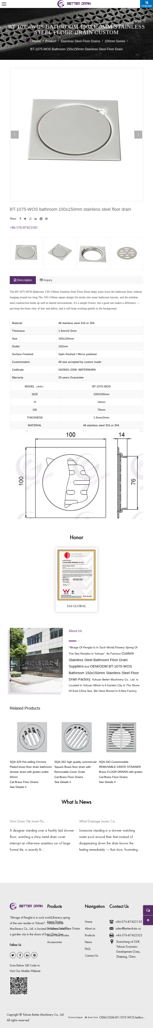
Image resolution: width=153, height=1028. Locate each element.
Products (90, 935)
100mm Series (115, 41)
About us (90, 928)
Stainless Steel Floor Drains (80, 41)
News (88, 942)
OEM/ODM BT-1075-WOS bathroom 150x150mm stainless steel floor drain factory (104, 672)
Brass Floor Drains (58, 935)
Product (50, 41)
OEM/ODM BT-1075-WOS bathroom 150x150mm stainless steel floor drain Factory (122, 1017)
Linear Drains (55, 922)
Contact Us (91, 955)
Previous (15, 135)
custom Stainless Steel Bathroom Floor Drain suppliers (101, 659)
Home (36, 41)
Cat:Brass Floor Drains (24, 782)
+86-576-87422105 (23, 227)
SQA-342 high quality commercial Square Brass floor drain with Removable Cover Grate (75, 766)
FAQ (87, 949)
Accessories (54, 942)
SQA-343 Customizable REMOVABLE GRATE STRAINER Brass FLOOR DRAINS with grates (120, 766)
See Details (17, 787)
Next (138, 135)
